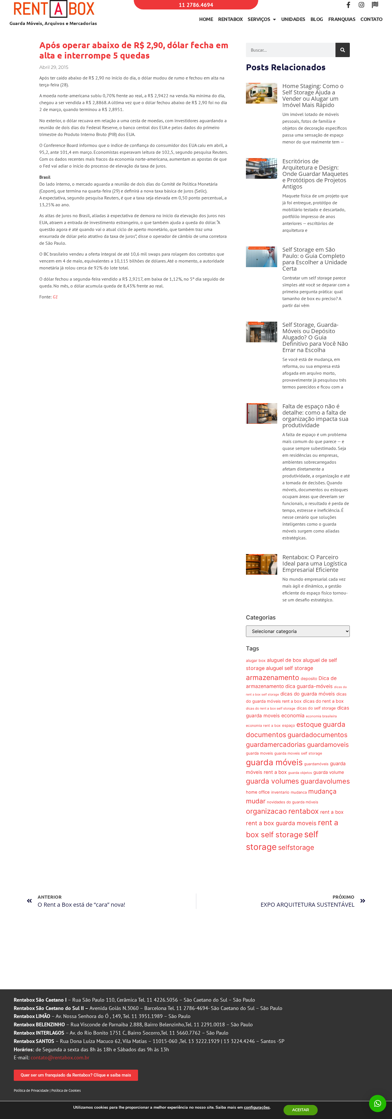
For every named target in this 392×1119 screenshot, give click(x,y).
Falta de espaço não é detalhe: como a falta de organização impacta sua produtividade (315, 415)
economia (292, 715)
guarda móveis (274, 762)
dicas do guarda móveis (307, 694)
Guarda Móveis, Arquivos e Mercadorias (53, 23)
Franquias (342, 19)
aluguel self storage (289, 668)
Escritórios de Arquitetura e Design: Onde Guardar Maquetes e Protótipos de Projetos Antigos (315, 173)
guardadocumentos (318, 735)
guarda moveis (259, 753)
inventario (280, 792)
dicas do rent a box (323, 701)
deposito (309, 678)
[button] (377, 1103)
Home (206, 19)
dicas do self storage (316, 708)
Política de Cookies (66, 1090)
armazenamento (272, 677)
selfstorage (296, 847)
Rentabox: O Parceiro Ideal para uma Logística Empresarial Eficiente (314, 563)
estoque (308, 724)
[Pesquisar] (342, 50)
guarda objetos (300, 773)
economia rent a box (263, 725)
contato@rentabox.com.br (60, 1057)
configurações (257, 1107)
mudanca (299, 792)
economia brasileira (321, 716)
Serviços (259, 19)
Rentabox (230, 19)
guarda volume (328, 772)
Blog (317, 19)
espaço (288, 725)
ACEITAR (300, 1110)
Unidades (293, 19)
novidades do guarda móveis (292, 802)
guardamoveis (328, 744)
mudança (322, 791)
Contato (371, 19)
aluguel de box (284, 660)
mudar (255, 801)
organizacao (266, 811)
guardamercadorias (276, 744)
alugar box (255, 660)
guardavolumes (325, 781)
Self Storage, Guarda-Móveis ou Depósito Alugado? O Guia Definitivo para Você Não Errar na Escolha (315, 337)
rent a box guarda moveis (281, 823)
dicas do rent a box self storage (270, 708)
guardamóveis (316, 764)
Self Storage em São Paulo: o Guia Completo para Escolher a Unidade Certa (314, 259)
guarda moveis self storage (298, 753)
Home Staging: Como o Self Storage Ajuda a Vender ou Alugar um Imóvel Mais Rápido (313, 95)
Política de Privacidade (31, 1090)
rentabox (303, 811)
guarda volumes (272, 781)
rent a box (332, 812)
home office (258, 792)
